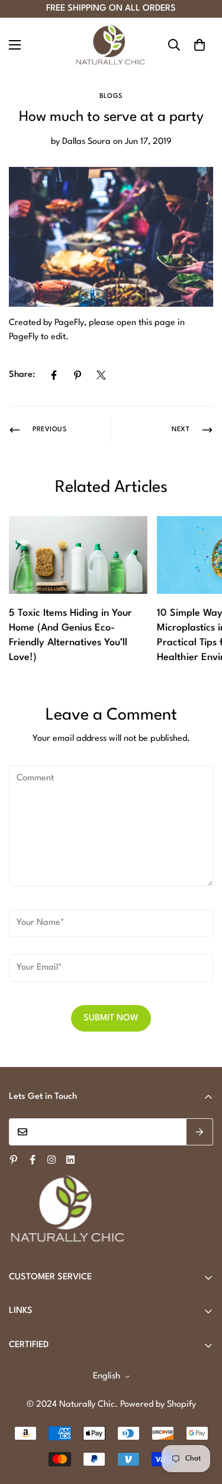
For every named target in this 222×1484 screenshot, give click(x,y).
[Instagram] (51, 1159)
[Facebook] (54, 375)
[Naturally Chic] (111, 44)
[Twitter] (101, 375)
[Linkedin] (70, 1159)
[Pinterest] (77, 375)
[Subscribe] (199, 1131)
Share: (22, 374)
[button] (199, 44)
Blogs (111, 96)
